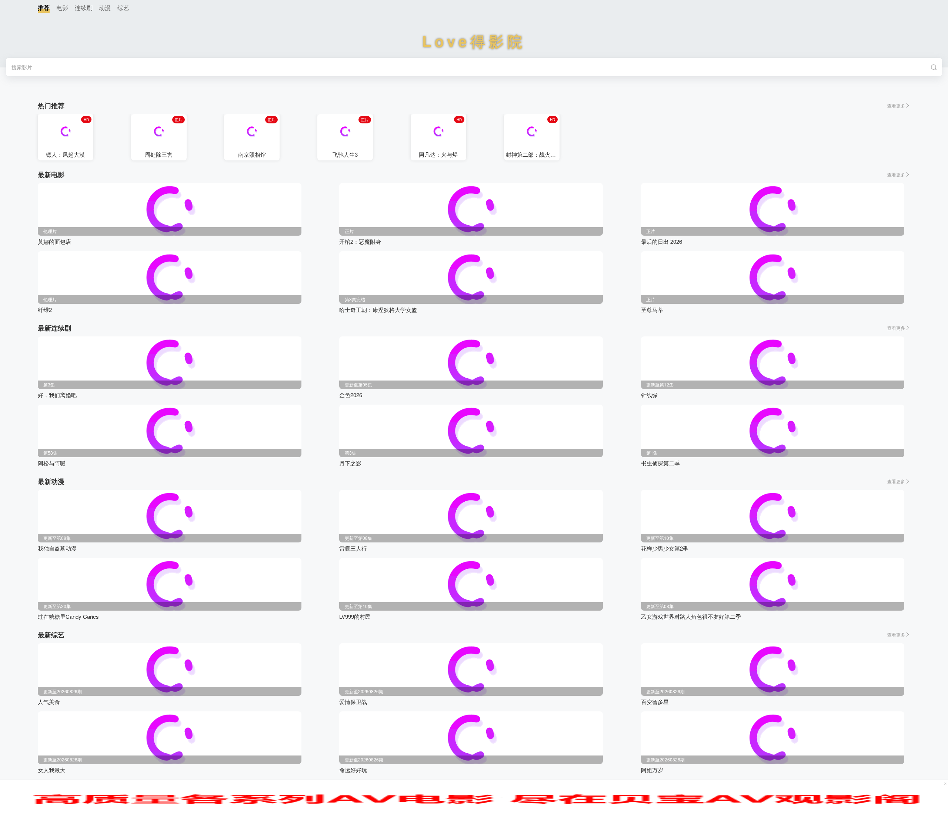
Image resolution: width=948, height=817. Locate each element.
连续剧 (84, 7)
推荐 (44, 7)
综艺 (123, 7)
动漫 (105, 7)
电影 (62, 7)
